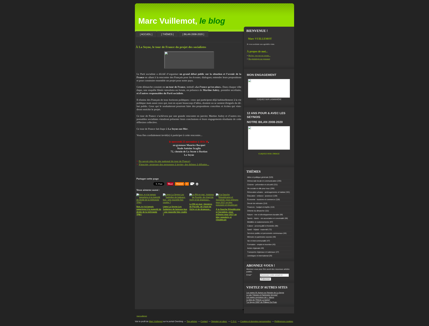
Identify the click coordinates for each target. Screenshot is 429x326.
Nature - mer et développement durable (263, 215)
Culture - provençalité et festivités (260, 226)
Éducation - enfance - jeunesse (259, 196)
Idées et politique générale (257, 177)
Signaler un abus (219, 321)
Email (248, 275)
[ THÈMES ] (167, 34)
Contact (204, 321)
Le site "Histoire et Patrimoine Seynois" (262, 295)
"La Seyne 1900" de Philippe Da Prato (261, 302)
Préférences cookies (283, 321)
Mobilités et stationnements (258, 222)
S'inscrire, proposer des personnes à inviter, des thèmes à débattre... (174, 164)
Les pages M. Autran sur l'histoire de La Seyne (265, 293)
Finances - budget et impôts (258, 207)
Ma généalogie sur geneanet (259, 59)
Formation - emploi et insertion (259, 244)
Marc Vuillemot (156, 321)
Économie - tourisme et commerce (261, 199)
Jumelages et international (257, 256)
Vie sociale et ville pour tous (258, 188)
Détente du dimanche (255, 211)
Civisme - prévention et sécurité (260, 185)
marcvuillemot (142, 316)
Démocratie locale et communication (262, 181)
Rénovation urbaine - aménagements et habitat (266, 192)
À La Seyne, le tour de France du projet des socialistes (171, 47)
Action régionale (253, 248)
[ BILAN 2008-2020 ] (193, 34)
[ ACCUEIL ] (146, 34)
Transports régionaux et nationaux (261, 252)
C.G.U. (234, 321)
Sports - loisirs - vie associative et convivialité (265, 218)
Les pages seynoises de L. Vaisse (260, 297)
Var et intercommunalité (256, 241)
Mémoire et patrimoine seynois (259, 237)
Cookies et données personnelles (255, 321)
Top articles (192, 321)
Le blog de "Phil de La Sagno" (258, 300)
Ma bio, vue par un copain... (259, 56)
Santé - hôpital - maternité (257, 230)
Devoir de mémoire (255, 203)
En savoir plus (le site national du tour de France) (164, 161)
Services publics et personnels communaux (265, 233)
